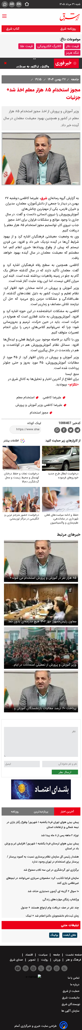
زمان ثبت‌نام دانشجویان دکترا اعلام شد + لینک (52, 916)
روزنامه (15, 811)
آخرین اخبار (67, 811)
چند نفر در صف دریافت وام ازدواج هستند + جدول (50, 907)
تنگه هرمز (72, 52)
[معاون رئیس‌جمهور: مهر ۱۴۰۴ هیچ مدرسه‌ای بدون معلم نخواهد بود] (41, 605)
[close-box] (6, 63)
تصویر (32, 960)
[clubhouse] (25, 968)
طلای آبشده (69, 935)
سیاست (43, 955)
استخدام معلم (26, 397)
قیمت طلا (26, 46)
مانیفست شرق (71, 997)
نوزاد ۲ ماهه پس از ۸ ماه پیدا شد (60, 835)
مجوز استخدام (39, 412)
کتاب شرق (13, 28)
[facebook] (64, 430)
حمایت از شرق (71, 991)
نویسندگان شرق (71, 1004)
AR (12, 4)
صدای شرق (17, 960)
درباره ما (75, 984)
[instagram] (57, 968)
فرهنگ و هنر (73, 960)
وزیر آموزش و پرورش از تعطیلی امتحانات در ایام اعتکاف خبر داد (45, 664)
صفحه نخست (73, 955)
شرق (44, 198)
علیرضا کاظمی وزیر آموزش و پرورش (39, 404)
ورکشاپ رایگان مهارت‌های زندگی (61, 899)
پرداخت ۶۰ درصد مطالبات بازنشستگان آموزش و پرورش (45, 708)
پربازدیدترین (41, 811)
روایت (44, 960)
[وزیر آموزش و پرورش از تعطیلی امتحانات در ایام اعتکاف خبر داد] (41, 648)
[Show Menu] (4, 14)
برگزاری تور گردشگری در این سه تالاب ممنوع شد (51, 870)
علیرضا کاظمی (52, 397)
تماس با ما (74, 978)
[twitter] (71, 430)
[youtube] (18, 968)
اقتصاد (29, 955)
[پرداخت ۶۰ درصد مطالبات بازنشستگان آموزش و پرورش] (41, 691)
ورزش (57, 960)
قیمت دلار (72, 46)
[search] (5, 4)
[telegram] (77, 431)
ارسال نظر (65, 772)
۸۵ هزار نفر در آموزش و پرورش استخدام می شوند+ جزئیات (43, 577)
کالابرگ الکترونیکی (49, 46)
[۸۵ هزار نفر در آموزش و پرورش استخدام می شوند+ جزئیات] (41, 561)
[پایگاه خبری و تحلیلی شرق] (69, 17)
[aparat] (33, 968)
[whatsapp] (57, 430)
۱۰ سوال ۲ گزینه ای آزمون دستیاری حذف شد (53, 891)
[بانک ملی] (41, 798)
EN (19, 4)
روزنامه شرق (68, 28)
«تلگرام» (73, 384)
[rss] (64, 968)
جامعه (74, 79)
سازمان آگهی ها (71, 1011)
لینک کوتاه (34, 423)
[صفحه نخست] (26, 4)
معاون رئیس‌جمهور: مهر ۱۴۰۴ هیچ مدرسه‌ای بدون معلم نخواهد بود (41, 621)
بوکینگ (54, 935)
